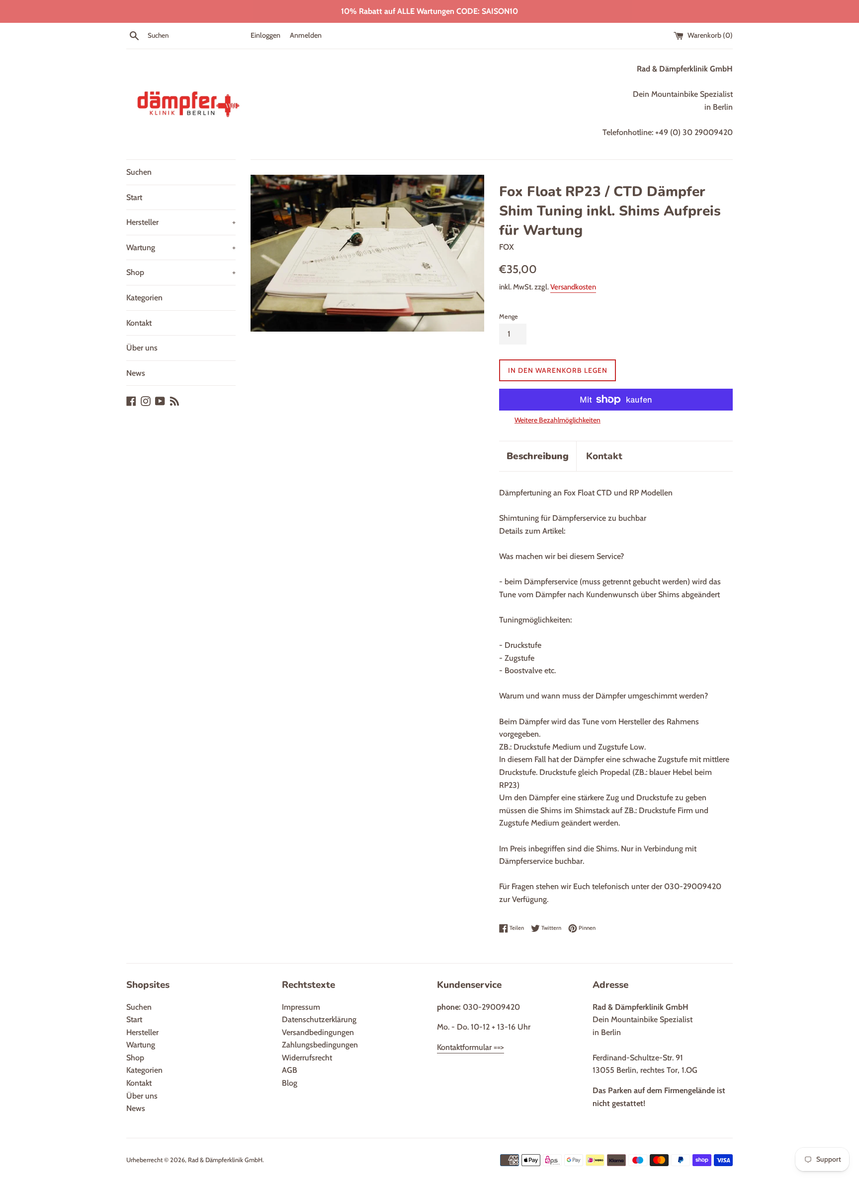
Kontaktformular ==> (470, 1047)
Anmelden (306, 35)
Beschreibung (538, 456)
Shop (181, 272)
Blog (289, 1083)
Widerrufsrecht (307, 1057)
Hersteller (181, 222)
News (135, 373)
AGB (289, 1070)
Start (134, 197)
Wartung (181, 247)
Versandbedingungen (318, 1032)
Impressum (301, 1007)
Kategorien (144, 297)
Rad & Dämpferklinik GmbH (225, 1160)
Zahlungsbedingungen (320, 1044)
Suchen (139, 172)
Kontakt (139, 323)
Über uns (142, 347)
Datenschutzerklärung (319, 1019)
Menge (508, 316)
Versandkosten (573, 286)
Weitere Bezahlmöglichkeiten (558, 420)
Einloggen (265, 35)
